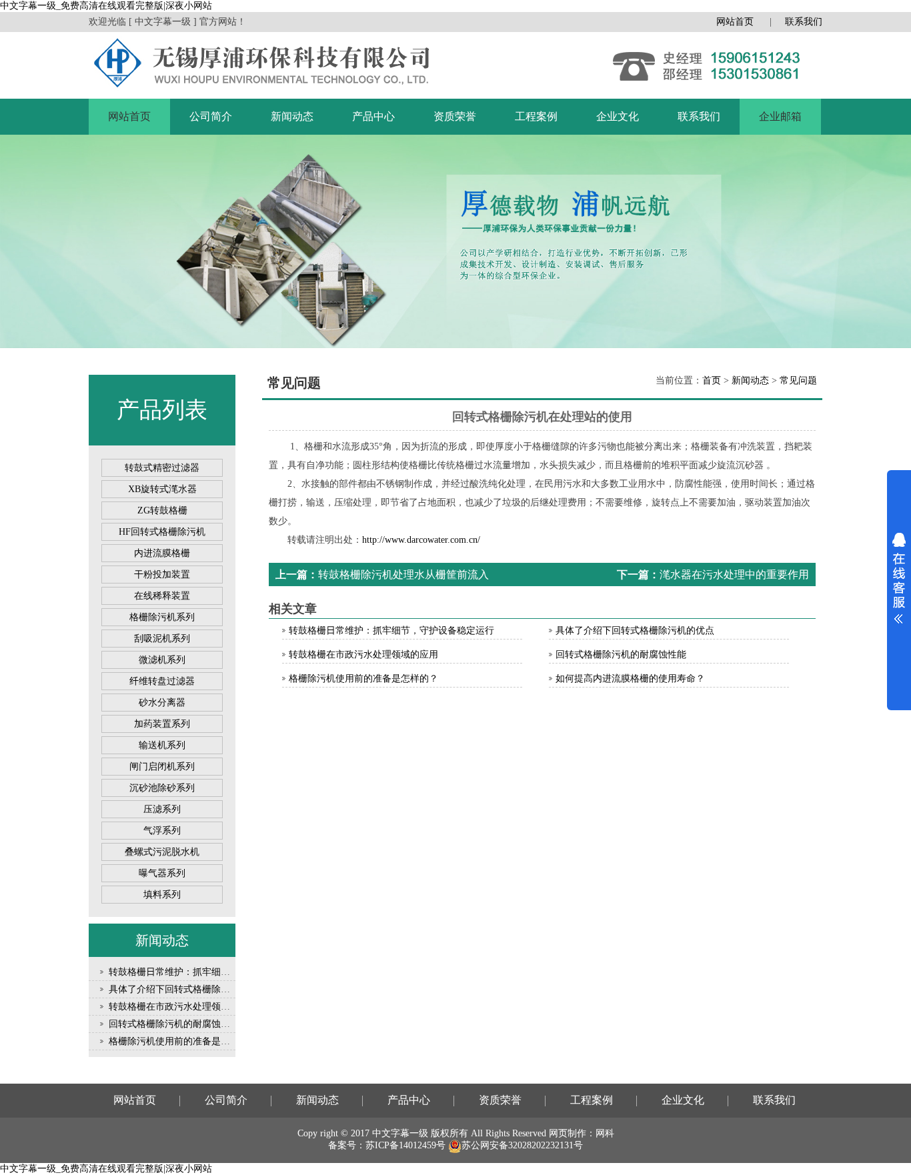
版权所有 (449, 1133)
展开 (899, 578)
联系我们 (803, 22)
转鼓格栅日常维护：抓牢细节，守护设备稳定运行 (211, 972)
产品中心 (373, 116)
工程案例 (536, 116)
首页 (711, 380)
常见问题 (798, 380)
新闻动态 (292, 116)
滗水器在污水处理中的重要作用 (734, 574)
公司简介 (210, 116)
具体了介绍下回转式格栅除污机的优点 (188, 989)
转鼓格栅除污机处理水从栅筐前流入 (403, 574)
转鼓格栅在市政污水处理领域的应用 (183, 1007)
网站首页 (735, 22)
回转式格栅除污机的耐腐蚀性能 (174, 1024)
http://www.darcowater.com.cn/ (421, 540)
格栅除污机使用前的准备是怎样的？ (183, 1041)
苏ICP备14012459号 (405, 1145)
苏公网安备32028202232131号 (522, 1145)
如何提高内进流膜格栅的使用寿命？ (630, 679)
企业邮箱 (780, 116)
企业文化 (617, 116)
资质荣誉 (454, 116)
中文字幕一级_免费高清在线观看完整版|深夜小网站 (106, 6)
